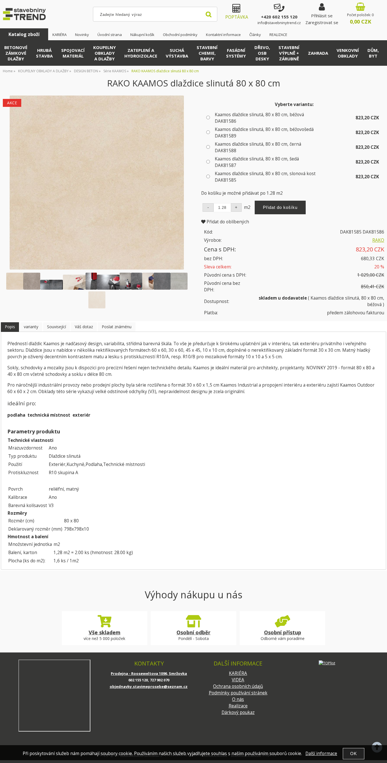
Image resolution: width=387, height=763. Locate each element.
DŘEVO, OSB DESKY (262, 53)
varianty (31, 326)
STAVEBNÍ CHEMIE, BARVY (207, 53)
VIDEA (238, 680)
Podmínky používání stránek (238, 693)
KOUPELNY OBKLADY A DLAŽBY (104, 53)
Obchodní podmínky (180, 34)
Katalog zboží (24, 34)
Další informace (321, 753)
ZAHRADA (318, 53)
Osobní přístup (282, 632)
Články (255, 34)
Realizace (238, 706)
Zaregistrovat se (321, 22)
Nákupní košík (142, 34)
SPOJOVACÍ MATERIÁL (73, 53)
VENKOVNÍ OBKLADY (348, 53)
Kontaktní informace (223, 34)
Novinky (82, 34)
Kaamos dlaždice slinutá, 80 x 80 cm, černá (258, 147)
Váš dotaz (84, 326)
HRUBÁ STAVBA (44, 53)
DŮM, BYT (373, 53)
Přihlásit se (322, 15)
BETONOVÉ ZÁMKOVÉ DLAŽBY (15, 53)
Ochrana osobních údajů (238, 686)
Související (56, 326)
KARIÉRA (59, 34)
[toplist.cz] (327, 663)
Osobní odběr (193, 632)
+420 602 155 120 (279, 17)
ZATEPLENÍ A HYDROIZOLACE (140, 53)
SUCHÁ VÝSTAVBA (177, 53)
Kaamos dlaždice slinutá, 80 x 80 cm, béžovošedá (264, 132)
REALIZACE (278, 34)
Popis (10, 326)
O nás (238, 699)
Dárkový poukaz (238, 712)
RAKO (378, 240)
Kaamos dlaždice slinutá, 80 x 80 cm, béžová (259, 118)
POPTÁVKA (236, 17)
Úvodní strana (109, 34)
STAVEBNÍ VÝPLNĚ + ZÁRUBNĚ (288, 53)
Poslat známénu (116, 326)
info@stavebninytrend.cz (279, 22)
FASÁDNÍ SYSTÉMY (236, 53)
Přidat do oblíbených (227, 222)
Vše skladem (104, 632)
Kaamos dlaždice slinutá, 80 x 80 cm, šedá (257, 162)
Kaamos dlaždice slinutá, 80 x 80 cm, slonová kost (265, 177)
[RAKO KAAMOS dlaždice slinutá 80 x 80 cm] (97, 183)
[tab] (10, 327)
